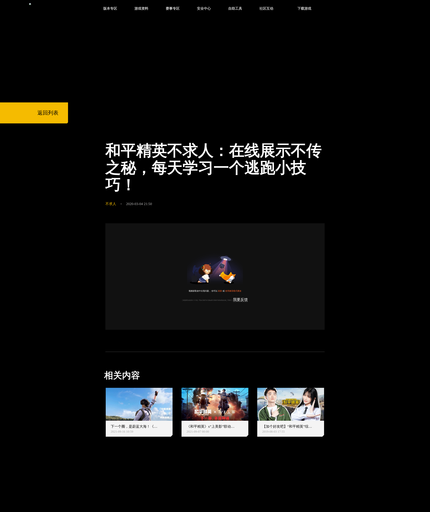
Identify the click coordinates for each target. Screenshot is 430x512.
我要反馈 (240, 300)
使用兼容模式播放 (233, 290)
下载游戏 (304, 8)
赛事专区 (173, 8)
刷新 (220, 290)
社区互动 (266, 8)
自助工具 (235, 8)
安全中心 (204, 8)
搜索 (334, 9)
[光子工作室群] (100, 479)
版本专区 (110, 8)
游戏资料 (141, 8)
